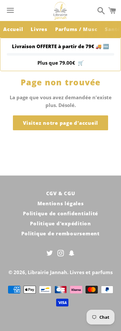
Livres (39, 29)
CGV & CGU (60, 193)
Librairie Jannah (47, 272)
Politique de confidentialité (60, 213)
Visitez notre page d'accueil (60, 123)
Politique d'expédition (60, 223)
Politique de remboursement (60, 233)
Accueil (13, 29)
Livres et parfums (91, 272)
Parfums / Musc (76, 29)
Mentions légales (60, 203)
